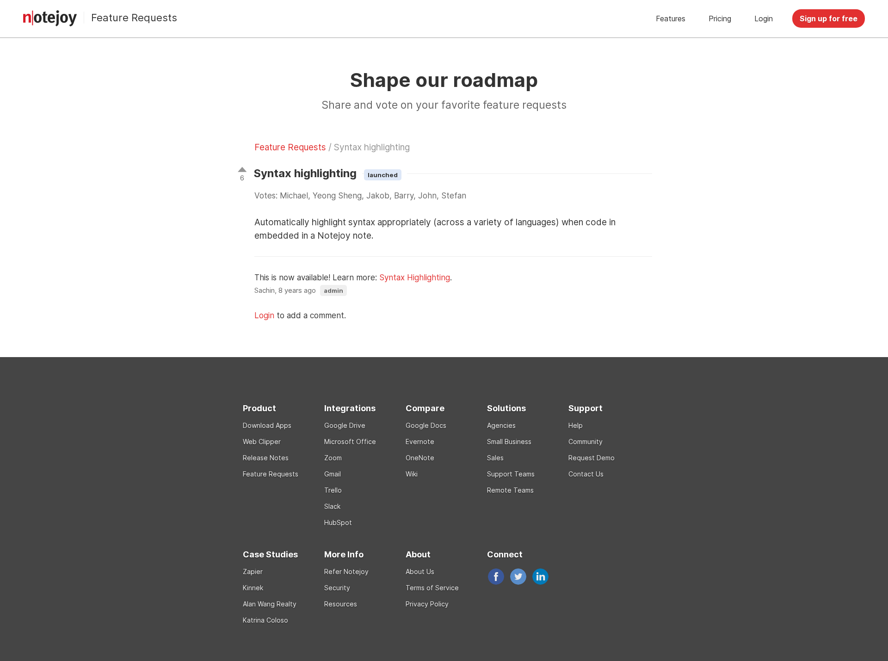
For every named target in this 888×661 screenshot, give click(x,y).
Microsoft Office (350, 441)
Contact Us (586, 474)
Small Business (509, 441)
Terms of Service (432, 588)
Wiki (412, 474)
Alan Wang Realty (269, 604)
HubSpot (338, 522)
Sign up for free (828, 18)
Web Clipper (262, 441)
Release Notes (266, 458)
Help (575, 425)
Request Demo (591, 458)
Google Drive (344, 425)
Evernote (420, 441)
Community (585, 441)
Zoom (333, 458)
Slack (332, 506)
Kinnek (253, 588)
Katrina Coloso (265, 620)
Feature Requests (134, 18)
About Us (420, 571)
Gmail (332, 474)
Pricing (720, 18)
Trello (333, 490)
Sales (495, 458)
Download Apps (267, 425)
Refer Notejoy (346, 571)
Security (337, 588)
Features (670, 18)
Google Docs (426, 425)
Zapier (253, 571)
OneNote (420, 458)
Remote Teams (510, 490)
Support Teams (511, 474)
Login (763, 18)
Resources (340, 604)
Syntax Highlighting (414, 277)
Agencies (501, 425)
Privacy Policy (427, 604)
